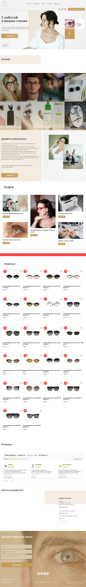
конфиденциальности (23, 561)
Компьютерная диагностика (13, 213)
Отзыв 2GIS (33, 476)
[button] (59, 9)
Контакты (56, 3)
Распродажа (36, 3)
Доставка (49, 3)
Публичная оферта (71, 583)
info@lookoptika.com (63, 521)
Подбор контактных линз (11, 240)
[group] (11, 87)
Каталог (29, 3)
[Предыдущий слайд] (41, 68)
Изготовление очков (65, 213)
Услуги (43, 3)
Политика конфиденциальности (74, 582)
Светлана (10, 464)
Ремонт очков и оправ (66, 241)
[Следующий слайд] (44, 68)
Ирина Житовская (67, 464)
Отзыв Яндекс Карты (8, 476)
